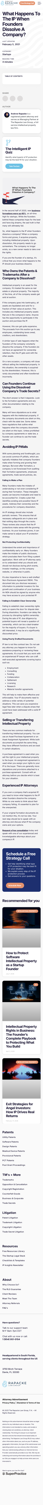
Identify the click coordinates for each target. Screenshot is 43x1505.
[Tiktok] (25, 1347)
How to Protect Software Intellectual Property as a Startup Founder (21, 961)
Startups (6, 54)
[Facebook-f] (4, 1347)
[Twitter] (15, 1347)
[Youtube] (20, 1347)
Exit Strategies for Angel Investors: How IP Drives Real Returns (20, 1110)
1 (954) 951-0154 (11, 1339)
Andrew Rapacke (19, 113)
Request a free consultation (15, 830)
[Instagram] (9, 1347)
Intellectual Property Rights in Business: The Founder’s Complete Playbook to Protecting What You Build (21, 1037)
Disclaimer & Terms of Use (28, 1403)
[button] (39, 3)
